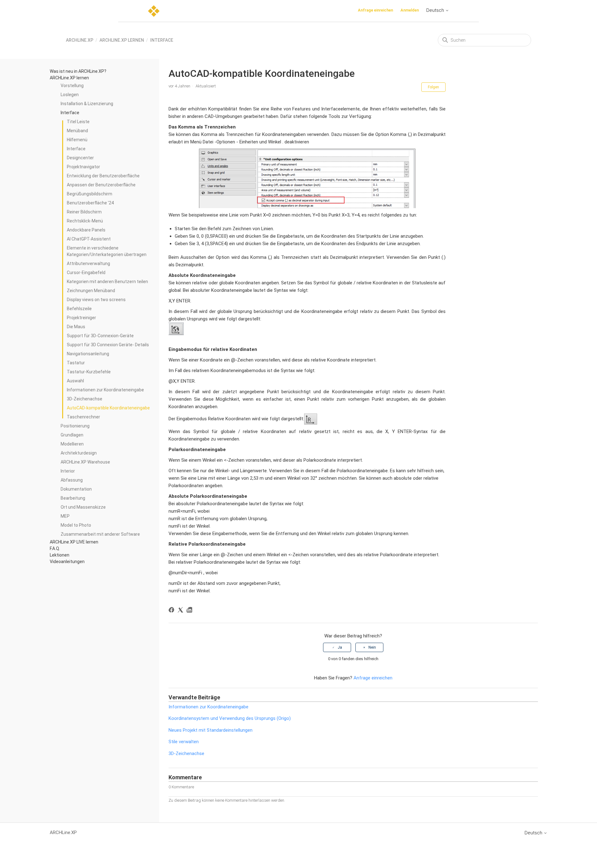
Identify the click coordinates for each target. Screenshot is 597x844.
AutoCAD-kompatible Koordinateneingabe (108, 407)
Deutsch (435, 10)
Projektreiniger (81, 317)
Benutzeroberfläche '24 (90, 202)
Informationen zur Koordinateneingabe (105, 389)
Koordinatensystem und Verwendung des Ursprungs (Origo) (230, 718)
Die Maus (76, 326)
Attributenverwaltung (88, 263)
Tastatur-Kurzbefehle (89, 371)
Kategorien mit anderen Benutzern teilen (107, 281)
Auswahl (75, 380)
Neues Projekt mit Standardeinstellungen (210, 730)
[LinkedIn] (190, 611)
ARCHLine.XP (79, 40)
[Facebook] (172, 611)
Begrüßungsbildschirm (89, 193)
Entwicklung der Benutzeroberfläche (103, 175)
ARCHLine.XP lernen (122, 40)
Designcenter (80, 157)
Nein (372, 647)
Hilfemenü (77, 139)
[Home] (154, 11)
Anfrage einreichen (375, 10)
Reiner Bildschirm (84, 211)
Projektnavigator (83, 166)
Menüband (77, 130)
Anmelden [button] (409, 10)
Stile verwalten (184, 741)
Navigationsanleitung (88, 353)
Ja (340, 647)
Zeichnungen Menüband (91, 290)
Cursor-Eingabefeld (86, 272)
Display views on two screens (96, 299)
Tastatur (76, 362)
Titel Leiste (78, 121)
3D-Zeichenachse (84, 398)
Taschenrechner (83, 416)
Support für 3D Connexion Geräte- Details (108, 344)
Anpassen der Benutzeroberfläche (101, 184)
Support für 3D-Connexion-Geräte (100, 335)
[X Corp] (181, 611)
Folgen (433, 87)
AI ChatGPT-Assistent (89, 238)
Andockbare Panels (86, 229)
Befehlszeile (79, 308)
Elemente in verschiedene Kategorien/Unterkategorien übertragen (106, 251)
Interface (161, 40)
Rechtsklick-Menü (85, 220)
